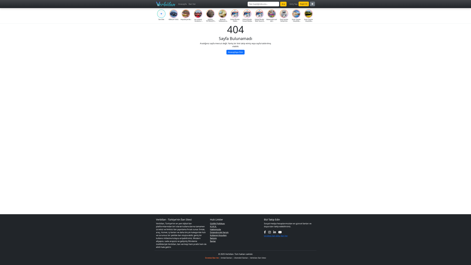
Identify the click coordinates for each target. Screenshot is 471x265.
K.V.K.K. (213, 226)
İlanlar (213, 241)
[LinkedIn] (274, 232)
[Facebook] (265, 232)
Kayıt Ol (303, 4)
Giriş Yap (293, 4)
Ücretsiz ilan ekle (272, 235)
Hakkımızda (215, 229)
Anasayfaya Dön (235, 52)
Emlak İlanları (226, 258)
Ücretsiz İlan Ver (212, 258)
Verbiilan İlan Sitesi (258, 258)
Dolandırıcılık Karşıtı (219, 232)
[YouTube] (280, 232)
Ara (283, 4)
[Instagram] (269, 232)
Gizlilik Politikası (217, 223)
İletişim (213, 238)
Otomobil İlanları (241, 258)
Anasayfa (182, 4)
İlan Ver (192, 4)
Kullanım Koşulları (218, 235)
